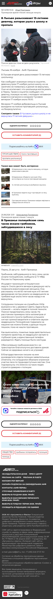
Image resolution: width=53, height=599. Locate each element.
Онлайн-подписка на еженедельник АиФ (24, 484)
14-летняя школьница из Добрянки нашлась (29, 185)
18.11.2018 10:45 (7, 10)
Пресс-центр (35, 474)
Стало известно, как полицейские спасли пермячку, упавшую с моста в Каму (26, 387)
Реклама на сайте (11, 477)
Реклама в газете (32, 477)
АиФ (13, 66)
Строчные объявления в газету (18, 491)
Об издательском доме (14, 474)
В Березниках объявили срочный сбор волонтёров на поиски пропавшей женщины (29, 178)
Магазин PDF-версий (13, 481)
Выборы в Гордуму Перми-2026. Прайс (22, 504)
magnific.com (17, 265)
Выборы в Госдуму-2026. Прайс (18, 495)
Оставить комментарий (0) (26, 135)
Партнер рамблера (23, 587)
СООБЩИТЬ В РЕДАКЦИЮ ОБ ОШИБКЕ (20, 507)
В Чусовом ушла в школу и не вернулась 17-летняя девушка (26, 114)
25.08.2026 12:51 (7, 215)
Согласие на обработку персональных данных (23, 556)
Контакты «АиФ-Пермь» (14, 488)
